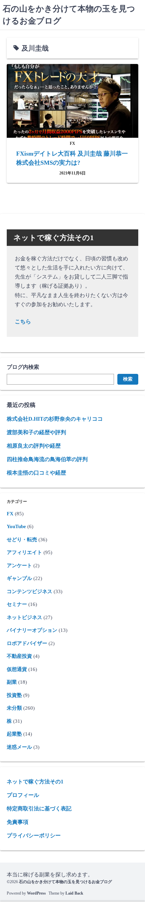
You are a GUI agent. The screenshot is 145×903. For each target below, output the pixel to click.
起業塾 (14, 734)
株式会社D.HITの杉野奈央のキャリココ (55, 419)
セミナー (17, 604)
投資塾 (14, 695)
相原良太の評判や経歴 (34, 446)
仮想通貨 (17, 669)
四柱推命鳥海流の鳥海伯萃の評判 (47, 459)
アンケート (19, 565)
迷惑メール (19, 747)
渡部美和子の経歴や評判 (36, 432)
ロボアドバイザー (27, 643)
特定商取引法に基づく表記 (39, 808)
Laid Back (74, 893)
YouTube (16, 526)
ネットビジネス (24, 617)
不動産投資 (19, 656)
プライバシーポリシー (34, 835)
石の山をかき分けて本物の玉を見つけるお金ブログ (65, 881)
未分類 (14, 708)
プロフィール (23, 795)
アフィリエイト (24, 552)
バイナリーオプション (32, 630)
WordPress (36, 893)
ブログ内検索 (23, 367)
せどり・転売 (22, 539)
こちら (23, 321)
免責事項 (17, 822)
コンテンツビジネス (29, 591)
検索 (128, 379)
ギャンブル (19, 578)
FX (10, 513)
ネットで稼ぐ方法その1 (35, 781)
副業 (12, 682)
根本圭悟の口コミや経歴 (36, 473)
